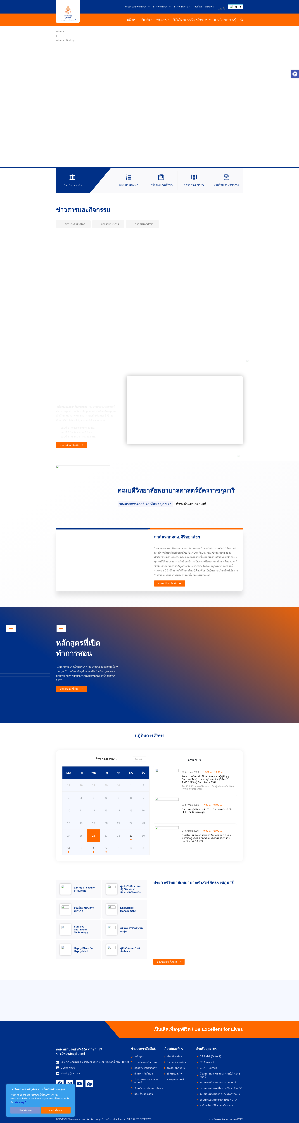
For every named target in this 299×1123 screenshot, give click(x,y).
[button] (295, 74)
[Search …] (241, 19)
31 (68, 848)
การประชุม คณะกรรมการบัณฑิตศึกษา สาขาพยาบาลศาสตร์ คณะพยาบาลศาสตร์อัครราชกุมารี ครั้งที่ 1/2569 (206, 838)
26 (93, 835)
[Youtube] (79, 1083)
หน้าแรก (60, 31)
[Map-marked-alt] (89, 1083)
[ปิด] (71, 1087)
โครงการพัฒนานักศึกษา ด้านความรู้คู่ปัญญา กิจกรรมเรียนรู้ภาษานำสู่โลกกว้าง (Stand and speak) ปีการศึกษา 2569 (206, 779)
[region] (40, 1100)
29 (131, 835)
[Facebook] (60, 1083)
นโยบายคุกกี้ (20, 1102)
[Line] (69, 1083)
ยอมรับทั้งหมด (55, 1110)
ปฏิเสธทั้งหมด (25, 1110)
